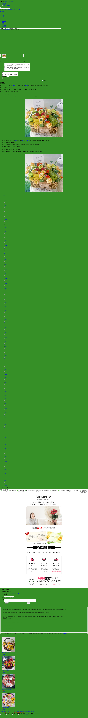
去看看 (3, 654)
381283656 (4, 714)
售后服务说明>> (65, 633)
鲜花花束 (4, 16)
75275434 (21, 714)
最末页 (18, 593)
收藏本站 (4, 4)
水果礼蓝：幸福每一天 (6, 670)
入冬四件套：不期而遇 (6, 689)
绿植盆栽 (4, 21)
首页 (3, 15)
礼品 (3, 24)
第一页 (10, 593)
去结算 (11, 487)
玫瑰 (20, 85)
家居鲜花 (4, 26)
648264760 (16, 714)
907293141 (10, 714)
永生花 (3, 22)
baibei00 (29, 714)
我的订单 (4, 3)
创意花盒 (4, 17)
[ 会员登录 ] (7, 1)
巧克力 (3, 23)
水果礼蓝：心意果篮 (6, 652)
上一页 (12, 593)
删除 (6, 200)
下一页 (15, 593)
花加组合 (4, 25)
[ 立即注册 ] (12, 1)
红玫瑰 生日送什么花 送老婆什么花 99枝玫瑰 (12, 9)
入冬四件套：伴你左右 (6, 707)
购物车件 (2, 11)
